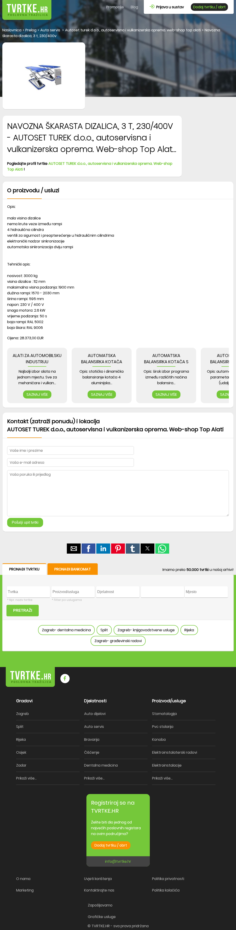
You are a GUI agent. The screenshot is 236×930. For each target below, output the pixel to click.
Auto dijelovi (95, 713)
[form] (118, 607)
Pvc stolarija (162, 726)
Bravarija (91, 739)
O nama (23, 878)
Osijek (21, 752)
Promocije (115, 7)
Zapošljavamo (100, 905)
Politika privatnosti (168, 878)
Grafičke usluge (102, 916)
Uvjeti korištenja (98, 878)
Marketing (25, 890)
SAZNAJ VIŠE (37, 394)
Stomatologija (164, 713)
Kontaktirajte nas (99, 890)
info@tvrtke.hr (118, 861)
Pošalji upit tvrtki (25, 522)
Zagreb (22, 713)
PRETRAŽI (22, 610)
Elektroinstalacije (167, 765)
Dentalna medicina (101, 765)
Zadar (21, 765)
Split (104, 630)
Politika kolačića (166, 890)
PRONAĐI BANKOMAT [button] (72, 569)
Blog (134, 7)
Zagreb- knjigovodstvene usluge (146, 630)
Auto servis (94, 726)
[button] (74, 548)
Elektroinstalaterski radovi (174, 752)
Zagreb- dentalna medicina (66, 630)
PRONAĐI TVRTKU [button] (24, 569)
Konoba (159, 739)
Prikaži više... (26, 778)
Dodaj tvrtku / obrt (209, 7)
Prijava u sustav (169, 7)
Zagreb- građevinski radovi (118, 641)
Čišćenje (91, 752)
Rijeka (189, 630)
